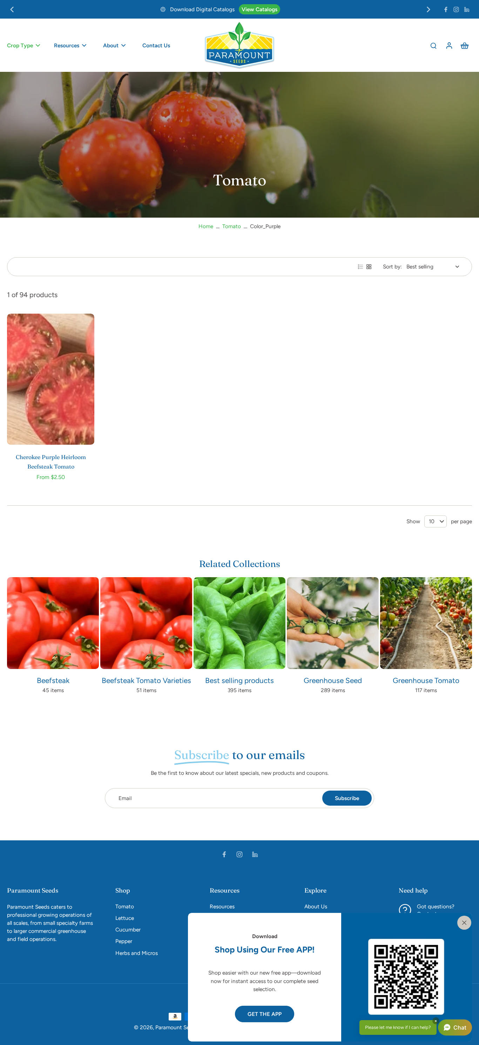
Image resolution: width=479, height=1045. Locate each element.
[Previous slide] (12, 9)
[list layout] (360, 266)
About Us (315, 906)
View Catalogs (259, 9)
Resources (222, 906)
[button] (415, 1027)
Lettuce (124, 918)
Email (125, 798)
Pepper (123, 941)
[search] (433, 45)
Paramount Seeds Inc (181, 1027)
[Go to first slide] (428, 9)
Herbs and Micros (136, 953)
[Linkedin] (466, 9)
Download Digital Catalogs (202, 9)
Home (205, 226)
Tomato (231, 226)
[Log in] (449, 45)
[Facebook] (445, 9)
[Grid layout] (369, 266)
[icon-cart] (464, 45)
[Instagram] (456, 9)
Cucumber (128, 929)
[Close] (463, 922)
